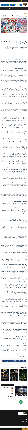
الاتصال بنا (12, 8)
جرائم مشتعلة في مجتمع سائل (7, 387)
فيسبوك (26, 421)
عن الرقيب (9, 8)
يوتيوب (24, 421)
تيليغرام (22, 421)
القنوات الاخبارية (3, 8)
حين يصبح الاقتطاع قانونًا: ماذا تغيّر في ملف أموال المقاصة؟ (6, 396)
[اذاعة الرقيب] (25, 4)
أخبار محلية (24, 8)
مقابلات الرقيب (18, 8)
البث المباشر (6, 8)
